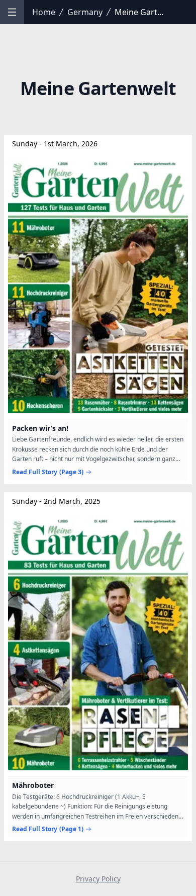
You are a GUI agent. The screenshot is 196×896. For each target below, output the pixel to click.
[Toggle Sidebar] (12, 12)
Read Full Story (47, 472)
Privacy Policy (98, 878)
